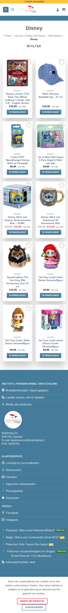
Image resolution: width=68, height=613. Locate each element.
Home (9, 35)
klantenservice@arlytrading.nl (27, 440)
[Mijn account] (57, 9)
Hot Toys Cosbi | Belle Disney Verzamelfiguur (17, 342)
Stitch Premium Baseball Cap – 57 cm (51, 95)
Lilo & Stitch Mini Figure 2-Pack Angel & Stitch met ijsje (51, 160)
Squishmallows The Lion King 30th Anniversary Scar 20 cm (17, 282)
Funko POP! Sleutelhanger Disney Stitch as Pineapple (17, 160)
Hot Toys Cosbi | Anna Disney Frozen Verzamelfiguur (51, 343)
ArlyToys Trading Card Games (30, 35)
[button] (6, 10)
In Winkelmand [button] (17, 112)
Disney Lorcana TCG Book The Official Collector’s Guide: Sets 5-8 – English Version (17, 98)
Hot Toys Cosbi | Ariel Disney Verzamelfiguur (50, 279)
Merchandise (54, 35)
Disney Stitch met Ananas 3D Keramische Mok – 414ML (18, 220)
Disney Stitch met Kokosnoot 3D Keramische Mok (50, 220)
